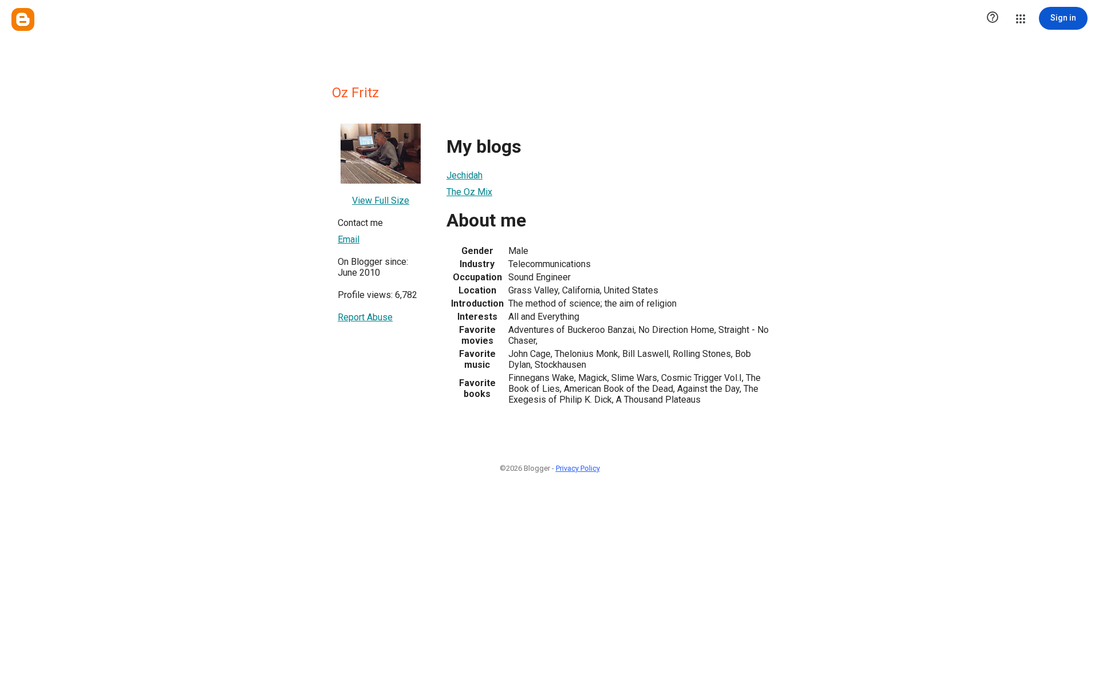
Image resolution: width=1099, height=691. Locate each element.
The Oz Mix (469, 191)
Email (348, 239)
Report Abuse (365, 317)
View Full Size (380, 200)
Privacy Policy (578, 468)
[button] (992, 18)
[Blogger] (22, 19)
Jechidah (464, 175)
